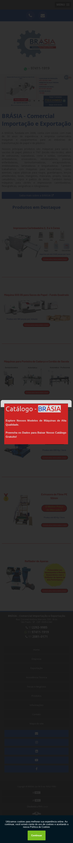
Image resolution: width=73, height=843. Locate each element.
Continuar (36, 835)
